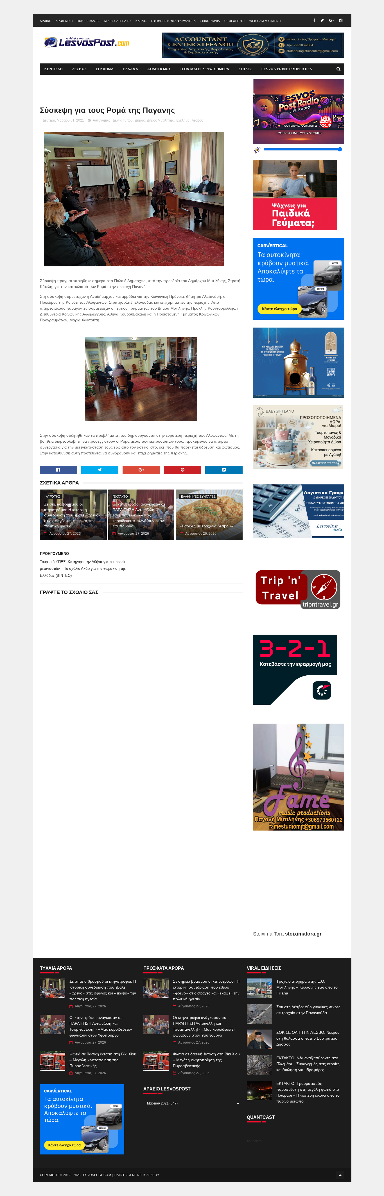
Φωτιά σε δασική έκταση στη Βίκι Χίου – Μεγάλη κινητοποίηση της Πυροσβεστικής (102, 1060)
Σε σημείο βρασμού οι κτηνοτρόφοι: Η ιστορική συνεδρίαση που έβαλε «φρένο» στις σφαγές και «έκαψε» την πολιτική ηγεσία (72, 515)
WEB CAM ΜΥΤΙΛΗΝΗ (265, 20)
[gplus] (331, 20)
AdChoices (254, 1141)
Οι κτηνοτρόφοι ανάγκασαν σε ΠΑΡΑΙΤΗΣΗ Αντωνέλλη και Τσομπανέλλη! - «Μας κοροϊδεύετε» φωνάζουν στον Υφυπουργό (138, 515)
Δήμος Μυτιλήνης (160, 120)
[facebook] (314, 20)
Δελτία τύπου (123, 120)
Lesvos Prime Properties (286, 69)
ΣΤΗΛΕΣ (245, 69)
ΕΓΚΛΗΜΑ (105, 69)
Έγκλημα (182, 120)
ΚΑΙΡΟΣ (141, 20)
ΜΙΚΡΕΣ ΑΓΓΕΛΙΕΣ (118, 20)
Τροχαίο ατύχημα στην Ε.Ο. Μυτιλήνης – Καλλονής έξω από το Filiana (307, 987)
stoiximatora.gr (303, 934)
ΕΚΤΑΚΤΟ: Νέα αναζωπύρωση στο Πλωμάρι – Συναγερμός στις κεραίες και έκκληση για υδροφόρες (308, 1064)
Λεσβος (197, 120)
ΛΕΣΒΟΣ (79, 69)
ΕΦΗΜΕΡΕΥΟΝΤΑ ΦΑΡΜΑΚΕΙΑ (173, 20)
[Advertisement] (298, 885)
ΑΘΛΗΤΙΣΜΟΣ (159, 69)
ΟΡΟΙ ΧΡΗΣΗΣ (234, 20)
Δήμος (140, 120)
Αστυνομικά (101, 120)
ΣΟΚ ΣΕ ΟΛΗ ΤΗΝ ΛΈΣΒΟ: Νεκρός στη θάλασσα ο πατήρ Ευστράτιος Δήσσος (307, 1038)
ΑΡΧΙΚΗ (45, 20)
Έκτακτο (120, 496)
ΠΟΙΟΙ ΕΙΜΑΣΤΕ (88, 20)
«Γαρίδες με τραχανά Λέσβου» (206, 526)
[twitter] (322, 20)
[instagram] (340, 20)
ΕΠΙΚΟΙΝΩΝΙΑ (210, 20)
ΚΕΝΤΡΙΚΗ (53, 69)
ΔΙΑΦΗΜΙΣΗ (64, 20)
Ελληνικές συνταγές (198, 496)
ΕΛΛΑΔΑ (130, 69)
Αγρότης (53, 496)
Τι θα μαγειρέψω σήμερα (204, 69)
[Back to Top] (340, 1175)
